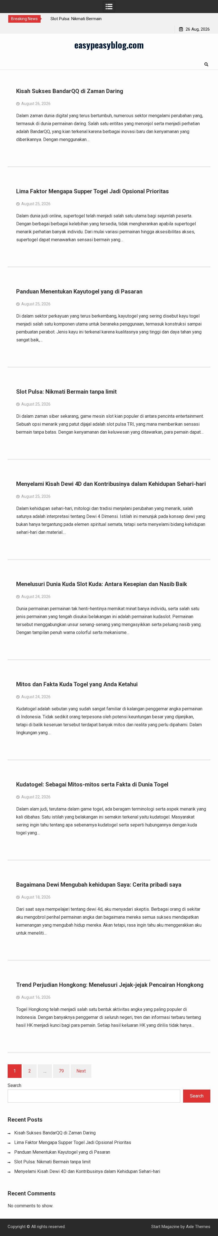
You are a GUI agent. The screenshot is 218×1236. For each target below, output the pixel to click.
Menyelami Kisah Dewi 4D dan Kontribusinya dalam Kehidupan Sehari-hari (111, 483)
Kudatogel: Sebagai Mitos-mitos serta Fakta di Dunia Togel (92, 784)
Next (81, 1071)
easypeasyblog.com (109, 44)
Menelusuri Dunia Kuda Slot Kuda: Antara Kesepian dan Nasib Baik (101, 584)
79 (61, 1071)
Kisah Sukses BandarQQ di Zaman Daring (69, 91)
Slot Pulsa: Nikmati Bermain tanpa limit (66, 391)
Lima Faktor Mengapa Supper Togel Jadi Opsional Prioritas (92, 191)
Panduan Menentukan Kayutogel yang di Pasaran (79, 291)
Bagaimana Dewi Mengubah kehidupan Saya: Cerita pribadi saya (98, 884)
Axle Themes (198, 1226)
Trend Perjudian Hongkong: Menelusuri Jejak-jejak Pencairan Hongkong (110, 984)
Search (14, 1085)
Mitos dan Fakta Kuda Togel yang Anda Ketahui (77, 684)
